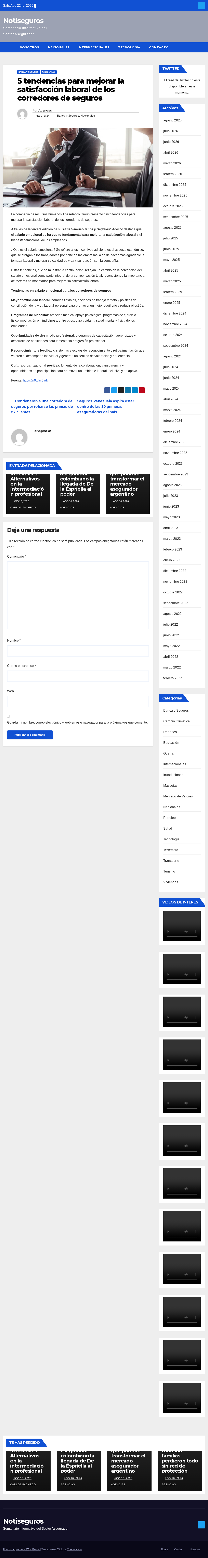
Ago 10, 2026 (73, 1478)
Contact (178, 1549)
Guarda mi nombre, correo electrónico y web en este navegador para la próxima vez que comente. (77, 722)
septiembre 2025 (175, 217)
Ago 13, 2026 (22, 1478)
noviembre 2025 (175, 195)
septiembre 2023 (175, 474)
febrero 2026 (172, 174)
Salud (167, 828)
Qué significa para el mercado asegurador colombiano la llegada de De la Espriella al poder (77, 476)
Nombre (14, 640)
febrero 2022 (172, 678)
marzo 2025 (172, 281)
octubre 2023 (173, 463)
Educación (171, 742)
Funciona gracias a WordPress (21, 1549)
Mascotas (170, 785)
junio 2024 (171, 377)
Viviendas (170, 882)
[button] (202, 47)
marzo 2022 (172, 667)
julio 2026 (170, 131)
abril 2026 (170, 152)
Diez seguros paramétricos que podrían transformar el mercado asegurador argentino (127, 479)
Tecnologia (129, 47)
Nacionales (58, 47)
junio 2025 (171, 249)
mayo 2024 (171, 388)
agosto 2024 (172, 356)
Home (164, 1549)
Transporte (171, 860)
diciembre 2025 (174, 184)
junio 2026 (171, 141)
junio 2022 (171, 635)
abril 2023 (170, 528)
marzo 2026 (172, 163)
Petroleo (169, 817)
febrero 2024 (172, 420)
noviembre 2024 (175, 324)
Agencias (45, 110)
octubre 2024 (173, 335)
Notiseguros (23, 20)
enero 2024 (171, 431)
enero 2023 (171, 560)
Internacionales (93, 47)
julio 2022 (170, 624)
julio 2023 (170, 495)
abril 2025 (170, 270)
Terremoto (170, 850)
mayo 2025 (171, 259)
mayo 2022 (171, 646)
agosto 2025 (172, 227)
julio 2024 (170, 367)
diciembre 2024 (174, 313)
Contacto (159, 47)
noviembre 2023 (175, 453)
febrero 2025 (172, 292)
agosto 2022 (172, 613)
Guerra (168, 753)
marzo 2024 (172, 410)
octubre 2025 (173, 206)
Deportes (170, 732)
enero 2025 (171, 302)
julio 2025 (170, 238)
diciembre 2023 (174, 442)
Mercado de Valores (178, 796)
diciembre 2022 (174, 571)
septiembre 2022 (175, 603)
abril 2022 (170, 656)
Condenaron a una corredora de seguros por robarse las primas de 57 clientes (42, 406)
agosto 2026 (172, 120)
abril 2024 (170, 399)
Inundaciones (173, 775)
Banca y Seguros (28, 72)
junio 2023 (171, 506)
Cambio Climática (176, 721)
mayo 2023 (171, 517)
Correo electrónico (21, 665)
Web (10, 691)
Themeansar (74, 1549)
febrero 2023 (172, 549)
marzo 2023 (172, 538)
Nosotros (29, 47)
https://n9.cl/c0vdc (36, 380)
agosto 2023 (172, 485)
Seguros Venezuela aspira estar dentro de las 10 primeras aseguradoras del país (105, 406)
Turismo (169, 871)
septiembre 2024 (175, 345)
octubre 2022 (173, 592)
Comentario (16, 556)
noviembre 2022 (175, 581)
